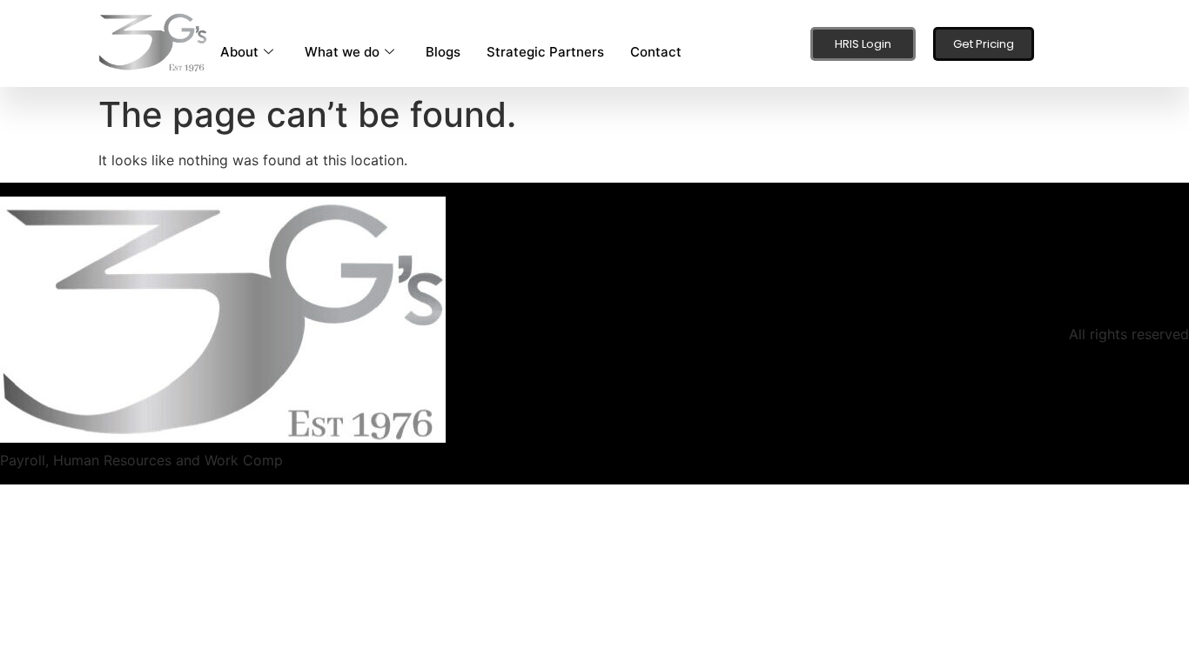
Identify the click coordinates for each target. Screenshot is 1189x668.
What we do (342, 51)
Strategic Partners (545, 51)
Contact (656, 51)
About (239, 51)
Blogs (443, 51)
